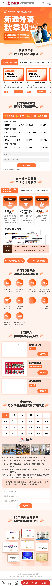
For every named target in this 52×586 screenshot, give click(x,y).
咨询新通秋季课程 (38, 260)
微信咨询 (26, 583)
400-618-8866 (28, 3)
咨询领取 (42, 372)
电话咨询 (35, 583)
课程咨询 (18, 91)
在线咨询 (44, 583)
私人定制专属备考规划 (14, 260)
